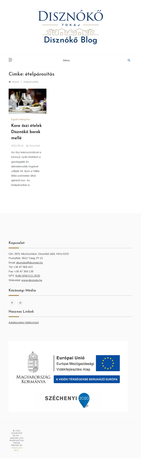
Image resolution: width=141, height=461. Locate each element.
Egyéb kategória (20, 119)
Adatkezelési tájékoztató (24, 322)
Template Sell (16, 449)
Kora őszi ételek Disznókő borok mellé (26, 132)
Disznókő (35, 145)
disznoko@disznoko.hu (29, 262)
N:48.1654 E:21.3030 (27, 275)
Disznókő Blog (70, 40)
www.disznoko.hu (31, 280)
